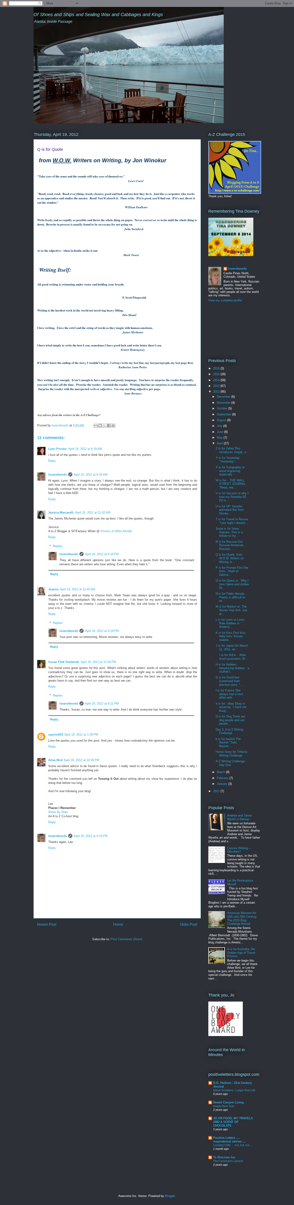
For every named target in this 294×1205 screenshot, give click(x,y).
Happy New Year (223, 1106)
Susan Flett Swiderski (63, 662)
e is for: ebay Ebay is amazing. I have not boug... (231, 707)
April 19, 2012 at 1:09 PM (81, 734)
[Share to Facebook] (109, 425)
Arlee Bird (55, 760)
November (224, 402)
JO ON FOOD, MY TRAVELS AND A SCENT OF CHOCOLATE (233, 1121)
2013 (216, 386)
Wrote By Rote (58, 812)
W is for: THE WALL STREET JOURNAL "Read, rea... (231, 484)
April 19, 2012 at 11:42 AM (92, 512)
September (224, 414)
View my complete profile (225, 300)
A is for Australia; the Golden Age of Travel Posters (241, 952)
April (220, 443)
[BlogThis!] (100, 425)
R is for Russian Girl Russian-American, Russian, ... (230, 545)
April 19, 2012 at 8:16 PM (102, 554)
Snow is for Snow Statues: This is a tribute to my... (229, 532)
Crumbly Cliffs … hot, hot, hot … (233, 1145)
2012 (216, 391)
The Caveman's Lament (228, 1161)
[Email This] (95, 425)
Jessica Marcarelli (61, 512)
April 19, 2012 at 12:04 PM (98, 662)
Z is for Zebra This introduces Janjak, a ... (233, 450)
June (220, 432)
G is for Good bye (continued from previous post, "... (229, 681)
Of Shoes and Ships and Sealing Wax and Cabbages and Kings (98, 14)
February (223, 778)
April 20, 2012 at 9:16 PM (90, 836)
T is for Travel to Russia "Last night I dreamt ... (232, 521)
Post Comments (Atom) (126, 939)
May (220, 437)
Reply (52, 461)
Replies (58, 546)
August (222, 420)
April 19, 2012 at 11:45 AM (77, 589)
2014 (216, 380)
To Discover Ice (224, 1157)
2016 (216, 368)
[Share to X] (104, 425)
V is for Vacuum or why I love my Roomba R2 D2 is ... (232, 496)
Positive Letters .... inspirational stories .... (229, 1139)
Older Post (188, 924)
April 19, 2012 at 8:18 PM (102, 631)
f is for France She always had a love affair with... (229, 694)
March (221, 772)
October (222, 408)
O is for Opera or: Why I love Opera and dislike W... (232, 584)
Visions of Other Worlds (116, 531)
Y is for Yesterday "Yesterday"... (228, 459)
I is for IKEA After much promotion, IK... (232, 656)
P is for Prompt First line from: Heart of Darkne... (232, 571)
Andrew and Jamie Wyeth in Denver (239, 817)
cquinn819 (55, 734)
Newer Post (46, 924)
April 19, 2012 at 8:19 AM (85, 449)
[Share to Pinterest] (113, 425)
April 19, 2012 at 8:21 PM (102, 703)
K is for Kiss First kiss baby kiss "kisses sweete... (231, 636)
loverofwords (57, 474)
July (220, 426)
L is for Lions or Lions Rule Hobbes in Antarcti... (230, 623)
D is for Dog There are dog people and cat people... (230, 720)
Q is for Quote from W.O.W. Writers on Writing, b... (230, 558)
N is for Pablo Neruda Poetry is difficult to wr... (230, 597)
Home (118, 924)
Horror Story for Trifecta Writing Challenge (231, 753)
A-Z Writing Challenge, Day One (231, 763)
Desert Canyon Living (228, 1102)
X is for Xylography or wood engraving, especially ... (230, 470)
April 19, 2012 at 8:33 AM (90, 474)
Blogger (170, 1196)
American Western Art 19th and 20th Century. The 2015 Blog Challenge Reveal (242, 918)
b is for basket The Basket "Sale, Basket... (228, 742)
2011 (216, 791)
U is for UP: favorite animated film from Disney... (230, 510)
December (224, 396)
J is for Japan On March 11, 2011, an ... (232, 647)
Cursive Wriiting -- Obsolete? (239, 850)
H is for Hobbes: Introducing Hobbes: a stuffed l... (232, 668)
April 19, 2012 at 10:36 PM (81, 760)
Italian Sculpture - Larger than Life (234, 1090)
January (222, 783)
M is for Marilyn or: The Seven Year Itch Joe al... (231, 610)
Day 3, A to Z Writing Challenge (229, 731)
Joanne (53, 589)
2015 (216, 374)
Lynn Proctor (57, 449)
